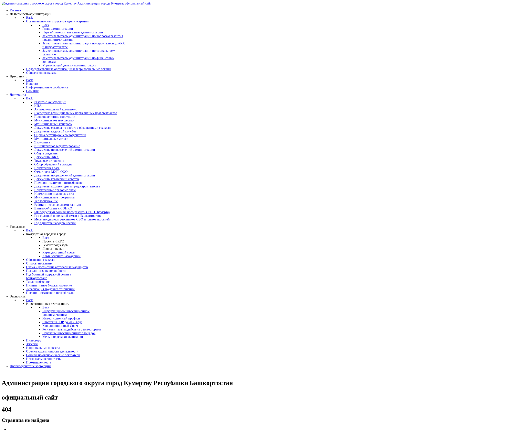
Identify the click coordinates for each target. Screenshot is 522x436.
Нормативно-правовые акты (54, 193)
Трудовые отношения (49, 160)
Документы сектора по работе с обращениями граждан (72, 127)
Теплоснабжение (46, 201)
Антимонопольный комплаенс (55, 109)
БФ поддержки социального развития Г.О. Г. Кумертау (72, 212)
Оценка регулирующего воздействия (60, 135)
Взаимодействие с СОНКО (53, 208)
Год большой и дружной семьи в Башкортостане (67, 215)
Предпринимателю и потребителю (58, 182)
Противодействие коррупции (54, 116)
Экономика (42, 142)
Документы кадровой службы (55, 131)
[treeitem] (50, 102)
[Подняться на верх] (261, 430)
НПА (38, 105)
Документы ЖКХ (46, 157)
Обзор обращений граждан (53, 164)
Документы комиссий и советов (56, 179)
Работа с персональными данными (58, 204)
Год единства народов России (55, 223)
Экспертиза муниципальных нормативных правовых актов (75, 113)
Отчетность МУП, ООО (51, 171)
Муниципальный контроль (53, 124)
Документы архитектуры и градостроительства (67, 186)
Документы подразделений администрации (64, 149)
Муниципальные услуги (51, 138)
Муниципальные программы (54, 197)
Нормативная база (47, 168)
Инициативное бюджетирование (57, 146)
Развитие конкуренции (50, 102)
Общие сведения (46, 153)
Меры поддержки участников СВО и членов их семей (72, 219)
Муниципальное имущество (54, 120)
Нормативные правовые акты (55, 190)
